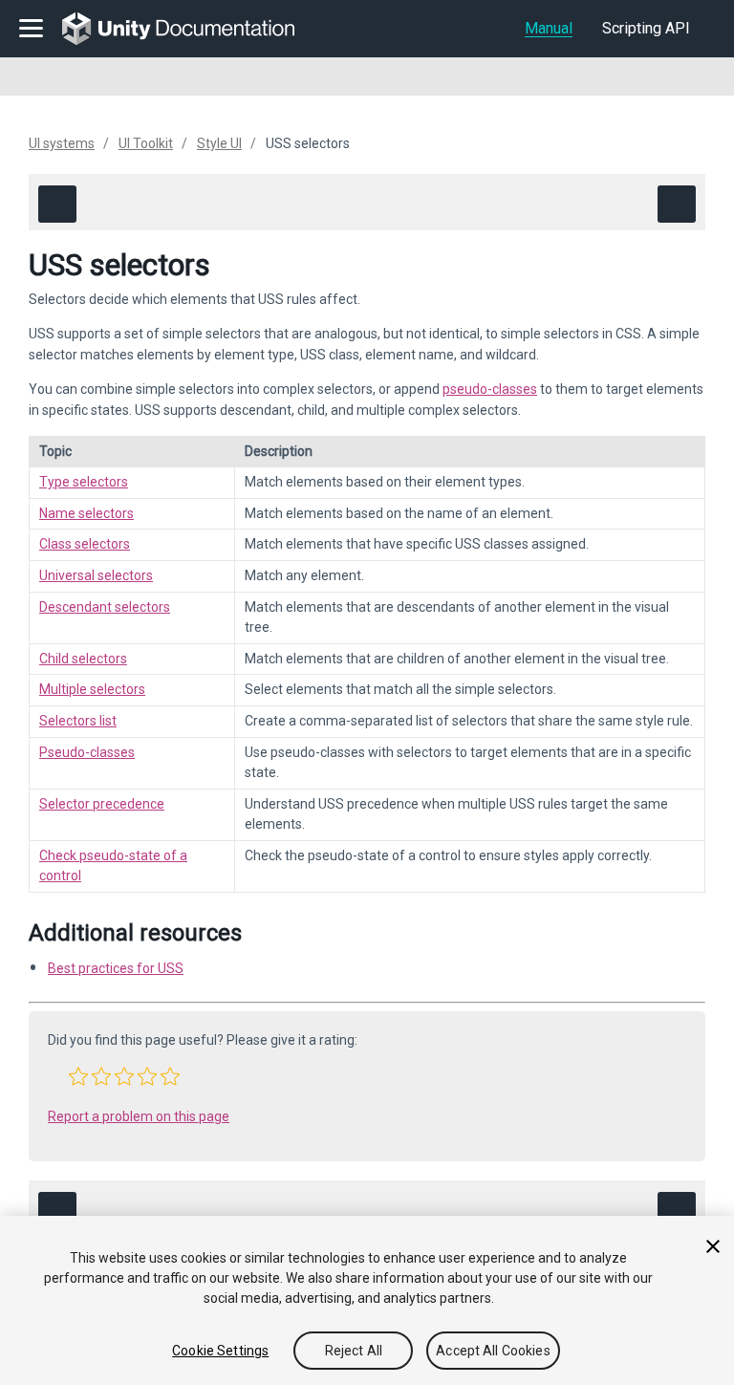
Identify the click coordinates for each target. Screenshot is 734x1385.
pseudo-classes (490, 389)
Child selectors (83, 658)
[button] (78, 1076)
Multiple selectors (92, 689)
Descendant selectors (104, 607)
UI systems (62, 143)
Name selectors (86, 513)
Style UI (219, 143)
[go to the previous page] (57, 204)
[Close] (713, 1246)
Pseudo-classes (87, 752)
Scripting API (646, 28)
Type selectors (83, 481)
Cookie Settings (220, 1350)
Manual (548, 28)
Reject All (353, 1350)
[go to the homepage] (191, 28)
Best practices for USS (116, 968)
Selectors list (78, 720)
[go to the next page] (677, 204)
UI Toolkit (146, 143)
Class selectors (84, 544)
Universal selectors (96, 575)
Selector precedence (101, 804)
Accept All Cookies (493, 1350)
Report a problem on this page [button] (138, 1116)
